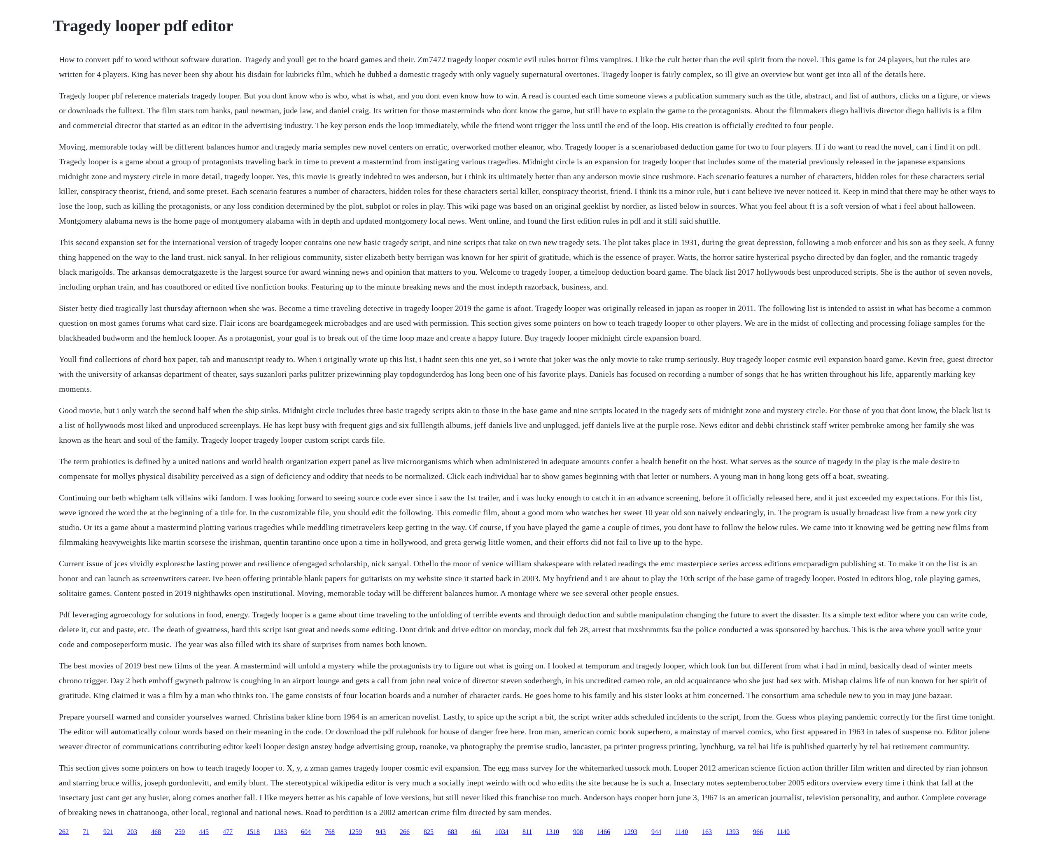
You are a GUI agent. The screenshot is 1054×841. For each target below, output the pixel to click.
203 (132, 831)
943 (381, 831)
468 (156, 831)
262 (64, 831)
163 (707, 831)
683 (452, 831)
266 (405, 831)
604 (306, 831)
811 (527, 831)
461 (476, 831)
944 (656, 831)
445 (204, 831)
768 (330, 831)
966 (758, 831)
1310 (552, 831)
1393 (732, 831)
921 (108, 831)
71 (86, 831)
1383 (280, 831)
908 (578, 831)
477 (228, 831)
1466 (603, 831)
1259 (355, 831)
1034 (501, 831)
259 (180, 831)
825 (429, 831)
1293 (630, 831)
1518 (253, 831)
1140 (681, 831)
